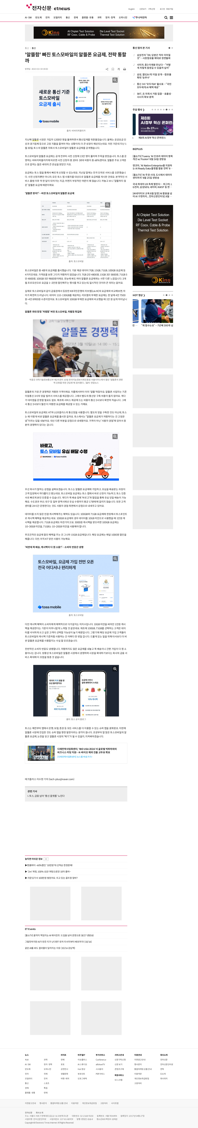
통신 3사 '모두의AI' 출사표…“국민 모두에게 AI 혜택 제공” (154, 86)
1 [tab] (169, 48)
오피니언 (123, 17)
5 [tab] (163, 109)
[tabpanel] (153, 76)
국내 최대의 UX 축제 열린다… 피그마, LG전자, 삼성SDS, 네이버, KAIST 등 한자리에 (152, 187)
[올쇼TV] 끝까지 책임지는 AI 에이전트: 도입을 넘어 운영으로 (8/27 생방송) (59, 935)
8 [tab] (172, 109)
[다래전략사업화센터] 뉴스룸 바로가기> (74, 756)
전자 (47, 17)
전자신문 (164, 1059)
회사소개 (39, 1112)
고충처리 (138, 1083)
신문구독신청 (120, 1059)
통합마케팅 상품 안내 (143, 1069)
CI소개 (163, 1074)
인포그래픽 (82, 1078)
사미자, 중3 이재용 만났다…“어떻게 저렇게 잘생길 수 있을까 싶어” (154, 66)
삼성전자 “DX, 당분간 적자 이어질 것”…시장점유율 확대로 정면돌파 (154, 57)
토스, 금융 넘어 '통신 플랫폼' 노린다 (47, 796)
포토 (62, 1064)
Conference (101, 1059)
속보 (27, 1059)
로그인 (162, 9)
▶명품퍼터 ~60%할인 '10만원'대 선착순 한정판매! (49, 865)
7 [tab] (169, 109)
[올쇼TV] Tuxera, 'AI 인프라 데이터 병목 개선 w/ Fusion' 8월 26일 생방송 (153, 158)
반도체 (38, 17)
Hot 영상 (81, 1069)
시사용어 (99, 1069)
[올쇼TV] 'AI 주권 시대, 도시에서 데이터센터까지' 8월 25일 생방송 (152, 176)
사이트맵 (115, 1103)
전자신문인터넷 (166, 1064)
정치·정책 (110, 17)
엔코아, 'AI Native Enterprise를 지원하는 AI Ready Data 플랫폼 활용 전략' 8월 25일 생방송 (153, 168)
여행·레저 (65, 1078)
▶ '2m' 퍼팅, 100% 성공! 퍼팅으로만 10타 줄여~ (48, 871)
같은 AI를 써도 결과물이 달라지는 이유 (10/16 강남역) (50, 948)
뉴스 (27, 1055)
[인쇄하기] (124, 69)
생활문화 (64, 1074)
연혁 (162, 1069)
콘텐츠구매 (119, 1069)
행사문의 (138, 1064)
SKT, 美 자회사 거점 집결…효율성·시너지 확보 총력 (154, 95)
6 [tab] (166, 109)
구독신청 (151, 9)
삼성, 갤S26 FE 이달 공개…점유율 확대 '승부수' (154, 76)
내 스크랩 (118, 1080)
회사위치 (164, 1078)
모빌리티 (57, 17)
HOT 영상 (139, 295)
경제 (76, 17)
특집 (45, 1088)
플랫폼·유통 (88, 17)
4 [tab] (161, 109)
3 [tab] (158, 109)
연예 (62, 1059)
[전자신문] (48, 6)
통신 (68, 17)
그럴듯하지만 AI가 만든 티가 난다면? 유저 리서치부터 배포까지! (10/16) (58, 941)
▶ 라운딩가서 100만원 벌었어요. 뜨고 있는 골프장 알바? (51, 878)
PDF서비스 (100, 1074)
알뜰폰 (35, 139)
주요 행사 (139, 109)
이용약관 (138, 1074)
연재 (45, 1092)
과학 (99, 17)
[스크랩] (113, 69)
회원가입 (169, 9)
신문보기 (142, 9)
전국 (45, 1078)
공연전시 (64, 1069)
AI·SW (28, 17)
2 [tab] (172, 48)
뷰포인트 (81, 1074)
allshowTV (100, 1064)
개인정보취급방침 (141, 1078)
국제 (45, 1074)
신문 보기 (118, 1064)
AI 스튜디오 (82, 1064)
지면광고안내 (139, 1059)
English (131, 9)
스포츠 (46, 1083)
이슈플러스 (82, 1059)
